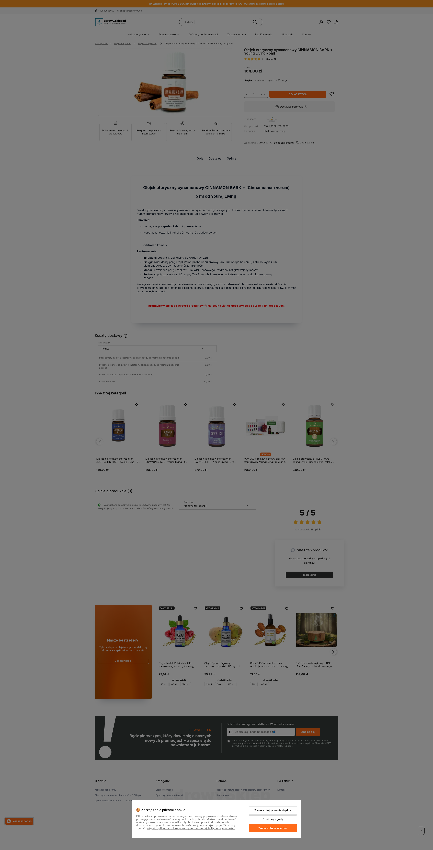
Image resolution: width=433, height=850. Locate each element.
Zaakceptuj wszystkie (272, 828)
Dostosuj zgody (273, 819)
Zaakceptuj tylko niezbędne (272, 810)
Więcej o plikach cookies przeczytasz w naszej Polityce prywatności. (191, 828)
